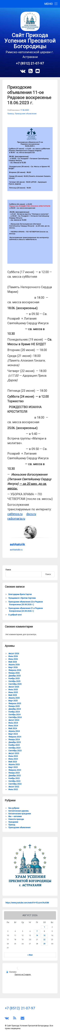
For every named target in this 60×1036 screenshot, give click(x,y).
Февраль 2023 (14, 770)
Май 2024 (12, 728)
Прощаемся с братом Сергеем (22, 598)
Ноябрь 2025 (14, 678)
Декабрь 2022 (14, 775)
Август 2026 (13, 653)
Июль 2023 (13, 756)
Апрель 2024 (14, 731)
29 (44, 944)
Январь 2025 (14, 706)
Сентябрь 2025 (15, 684)
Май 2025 (12, 695)
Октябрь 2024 (14, 714)
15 (44, 935)
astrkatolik (17, 544)
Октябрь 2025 (14, 681)
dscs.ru (31, 514)
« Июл (30, 955)
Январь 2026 (14, 673)
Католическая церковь (18, 811)
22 (44, 939)
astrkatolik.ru (16, 549)
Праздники (13, 822)
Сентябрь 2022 (15, 784)
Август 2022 (13, 787)
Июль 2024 (13, 723)
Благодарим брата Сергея (20, 594)
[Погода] (11, 972)
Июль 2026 (13, 656)
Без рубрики (13, 808)
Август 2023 (13, 753)
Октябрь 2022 (14, 781)
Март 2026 (13, 667)
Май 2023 (12, 762)
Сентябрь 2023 (15, 751)
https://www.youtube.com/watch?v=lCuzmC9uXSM (27, 903)
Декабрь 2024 (14, 709)
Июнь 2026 (13, 659)
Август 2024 (13, 720)
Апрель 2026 (14, 665)
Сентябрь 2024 (15, 717)
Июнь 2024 (13, 726)
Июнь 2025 (13, 692)
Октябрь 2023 (14, 748)
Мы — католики (15, 816)
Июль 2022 (13, 789)
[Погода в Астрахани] (18, 969)
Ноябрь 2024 (14, 712)
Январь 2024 (14, 739)
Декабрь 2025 (14, 676)
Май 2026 (12, 662)
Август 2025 (13, 687)
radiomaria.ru (16, 518)
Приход (10, 114)
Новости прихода (16, 819)
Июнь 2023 (13, 759)
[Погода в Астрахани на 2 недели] (23, 974)
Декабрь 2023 (14, 742)
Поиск (8, 570)
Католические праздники (19, 814)
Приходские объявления (25, 114)
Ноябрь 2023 (14, 745)
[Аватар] (30, 532)
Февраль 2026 (14, 670)
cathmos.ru (14, 514)
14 (37, 935)
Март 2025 (13, 701)
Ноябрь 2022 (14, 778)
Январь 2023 (14, 773)
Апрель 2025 (14, 698)
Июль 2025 (13, 690)
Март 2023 (13, 767)
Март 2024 (13, 734)
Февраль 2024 (14, 737)
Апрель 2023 (14, 764)
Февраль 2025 (14, 703)
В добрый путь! (15, 615)
